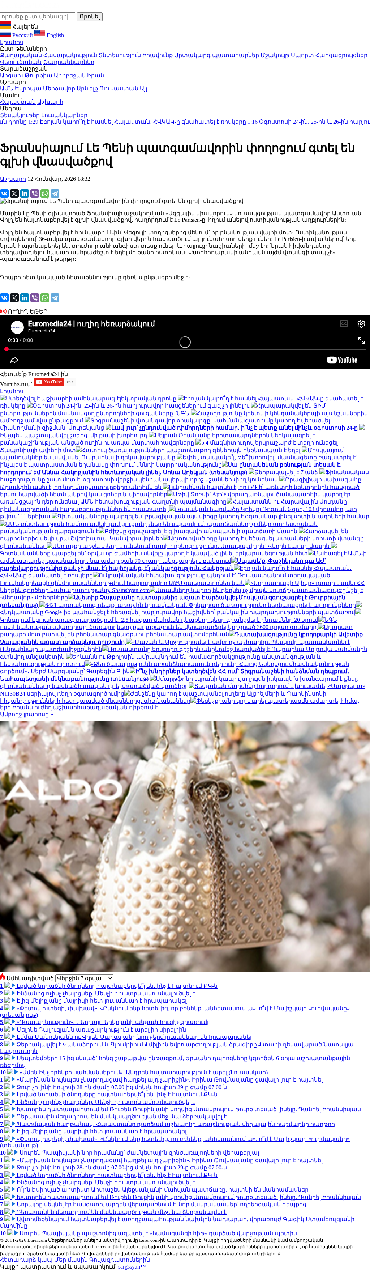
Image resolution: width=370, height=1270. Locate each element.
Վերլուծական (21, 62)
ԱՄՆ (6, 88)
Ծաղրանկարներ (68, 62)
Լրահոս (11, 42)
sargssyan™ (132, 1266)
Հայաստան (18, 102)
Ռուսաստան (118, 88)
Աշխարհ (50, 102)
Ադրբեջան (70, 75)
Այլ (143, 88)
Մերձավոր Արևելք (70, 88)
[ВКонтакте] (4, 193)
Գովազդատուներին (119, 1260)
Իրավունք (157, 55)
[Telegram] (55, 193)
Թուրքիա (38, 75)
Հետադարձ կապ (26, 1260)
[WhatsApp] (44, 193)
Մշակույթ (275, 55)
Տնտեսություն (120, 55)
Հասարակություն (70, 55)
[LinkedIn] (24, 193)
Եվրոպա (28, 88)
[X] (14, 193)
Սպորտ (302, 55)
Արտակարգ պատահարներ (216, 55)
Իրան (95, 75)
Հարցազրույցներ (341, 55)
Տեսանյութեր (20, 115)
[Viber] (34, 193)
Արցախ (11, 75)
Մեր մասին (71, 1260)
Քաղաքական (21, 55)
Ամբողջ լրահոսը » (26, 714)
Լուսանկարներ (64, 115)
